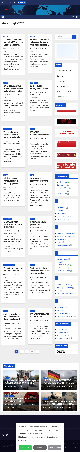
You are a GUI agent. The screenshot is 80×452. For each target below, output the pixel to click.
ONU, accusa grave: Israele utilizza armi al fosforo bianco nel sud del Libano (13, 90)
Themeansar (5, 447)
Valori (59, 310)
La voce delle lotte (64, 293)
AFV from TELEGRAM (65, 386)
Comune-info (62, 185)
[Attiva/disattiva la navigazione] (38, 16)
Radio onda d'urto (64, 285)
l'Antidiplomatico (63, 216)
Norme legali (61, 86)
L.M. (21, 386)
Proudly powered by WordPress (11, 445)
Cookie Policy (62, 97)
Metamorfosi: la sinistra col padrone (39, 179)
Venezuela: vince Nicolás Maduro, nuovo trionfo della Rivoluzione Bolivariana (11, 137)
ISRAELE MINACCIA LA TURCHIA (39, 315)
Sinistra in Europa (63, 271)
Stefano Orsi (62, 332)
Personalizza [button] (55, 448)
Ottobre (60, 242)
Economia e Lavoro (9, 265)
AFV (4, 9)
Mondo (6, 36)
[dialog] (40, 437)
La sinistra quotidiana (65, 233)
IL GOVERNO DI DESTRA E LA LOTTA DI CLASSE (13, 224)
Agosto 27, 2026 (12, 386)
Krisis (59, 262)
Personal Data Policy (65, 91)
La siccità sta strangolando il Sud (39, 87)
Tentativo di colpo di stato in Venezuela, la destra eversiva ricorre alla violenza (39, 272)
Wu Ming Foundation (64, 288)
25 (32, 351)
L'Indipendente (62, 182)
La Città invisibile (63, 265)
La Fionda (61, 239)
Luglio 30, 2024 (11, 323)
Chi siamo (60, 81)
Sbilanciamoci (62, 268)
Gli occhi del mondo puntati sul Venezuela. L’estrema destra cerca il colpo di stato (13, 43)
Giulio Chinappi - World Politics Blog (12, 145)
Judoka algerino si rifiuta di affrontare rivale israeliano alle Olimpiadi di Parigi (12, 318)
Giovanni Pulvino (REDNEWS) (36, 96)
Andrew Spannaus (64, 338)
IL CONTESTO (62, 335)
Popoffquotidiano (63, 245)
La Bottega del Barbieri (65, 316)
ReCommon (61, 208)
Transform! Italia (63, 188)
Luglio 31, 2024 (11, 48)
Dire (58, 291)
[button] (73, 17)
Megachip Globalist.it (65, 236)
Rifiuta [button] (40, 448)
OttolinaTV (61, 329)
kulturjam (60, 214)
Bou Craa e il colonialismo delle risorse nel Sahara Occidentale (18, 401)
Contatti (60, 76)
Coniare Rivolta (63, 313)
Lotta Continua (62, 259)
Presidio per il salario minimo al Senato (12, 269)
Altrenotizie (61, 307)
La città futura (62, 219)
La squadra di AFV (64, 71)
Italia (36, 82)
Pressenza (61, 211)
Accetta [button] (26, 448)
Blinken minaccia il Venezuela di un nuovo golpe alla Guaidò (11, 182)
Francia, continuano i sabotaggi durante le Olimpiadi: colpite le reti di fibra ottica (39, 43)
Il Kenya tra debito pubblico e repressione (38, 224)
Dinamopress (62, 191)
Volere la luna (62, 194)
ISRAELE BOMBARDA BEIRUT (40, 133)
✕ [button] (61, 426)
